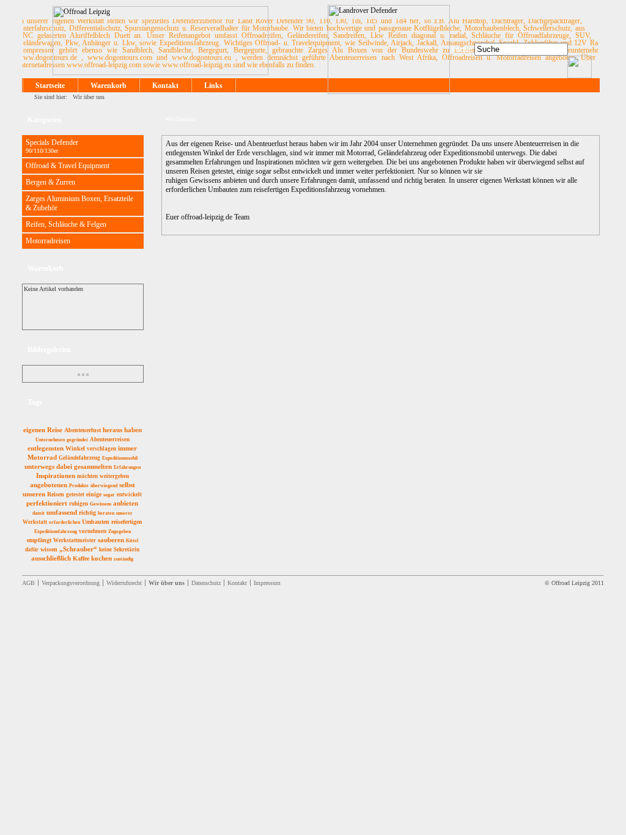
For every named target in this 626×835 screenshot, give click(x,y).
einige (93, 494)
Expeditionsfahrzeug (55, 531)
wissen (48, 549)
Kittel (132, 540)
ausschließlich (51, 558)
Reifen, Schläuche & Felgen (66, 224)
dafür (32, 549)
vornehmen (92, 531)
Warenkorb (108, 85)
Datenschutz (206, 582)
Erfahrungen (127, 467)
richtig (87, 512)
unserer (124, 513)
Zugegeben (119, 531)
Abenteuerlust (82, 430)
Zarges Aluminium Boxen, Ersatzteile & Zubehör (79, 203)
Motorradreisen (48, 241)
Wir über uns (89, 97)
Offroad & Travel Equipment (67, 165)
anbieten (125, 503)
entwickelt (129, 494)
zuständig (123, 559)
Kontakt (165, 85)
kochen (101, 558)
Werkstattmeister (74, 540)
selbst (127, 484)
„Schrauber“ (78, 549)
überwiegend (103, 485)
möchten (87, 476)
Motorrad (42, 457)
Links (213, 85)
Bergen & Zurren (50, 182)
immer (127, 448)
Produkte (79, 485)
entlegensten (46, 448)
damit (38, 513)
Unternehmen (50, 440)
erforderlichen (64, 522)
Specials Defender (52, 146)
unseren (34, 494)
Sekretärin (126, 549)
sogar (109, 495)
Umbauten (95, 521)
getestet (75, 494)
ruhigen (78, 504)
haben (133, 429)
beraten (106, 513)
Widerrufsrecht (124, 582)
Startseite (50, 85)
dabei (64, 466)
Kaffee (81, 558)
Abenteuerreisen (110, 439)
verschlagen (101, 449)
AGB (28, 582)
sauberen (111, 539)
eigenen (34, 429)
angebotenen (48, 484)
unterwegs (39, 466)
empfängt (39, 540)
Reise (54, 429)
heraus (112, 429)
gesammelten (93, 466)
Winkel (75, 448)
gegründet (77, 440)
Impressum (267, 582)
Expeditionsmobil (120, 458)
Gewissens (100, 504)
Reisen (55, 494)
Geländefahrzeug (79, 458)
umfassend (61, 512)
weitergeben (114, 476)
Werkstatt (35, 522)
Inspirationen (55, 475)
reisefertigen (126, 521)
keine (105, 549)
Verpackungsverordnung (71, 582)
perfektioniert (46, 503)
